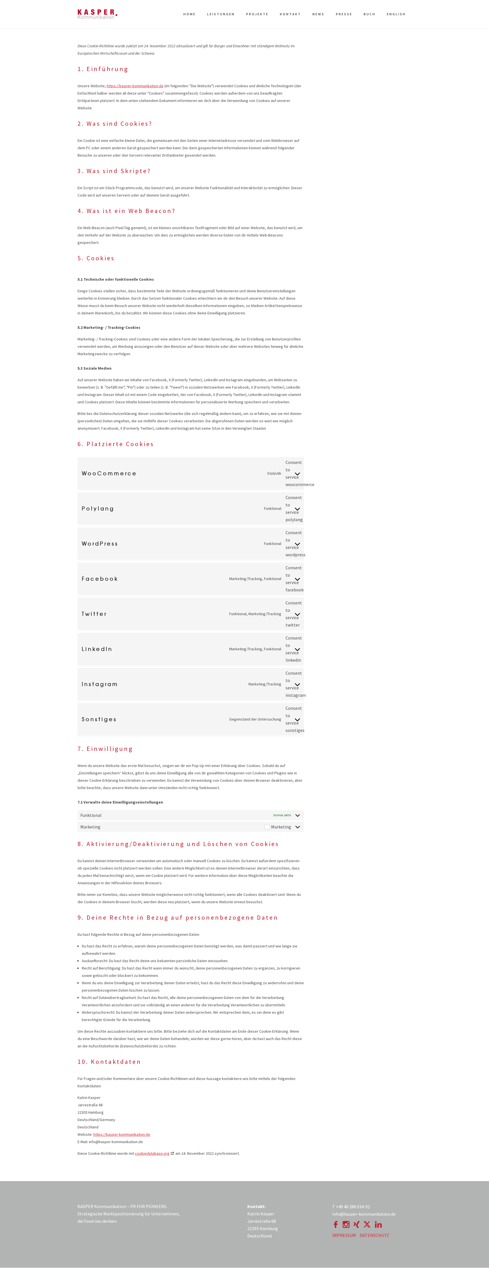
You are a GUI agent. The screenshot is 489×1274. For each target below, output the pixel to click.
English (396, 14)
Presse (344, 14)
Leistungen (221, 14)
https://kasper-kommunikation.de (135, 85)
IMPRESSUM (344, 1235)
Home (189, 14)
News (318, 14)
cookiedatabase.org (152, 1153)
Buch (370, 14)
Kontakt (290, 14)
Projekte (257, 14)
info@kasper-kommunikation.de (364, 1214)
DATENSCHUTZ (374, 1235)
